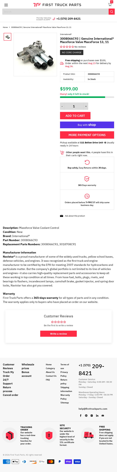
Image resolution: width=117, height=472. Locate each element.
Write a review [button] (58, 333)
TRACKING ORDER (26, 428)
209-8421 (91, 370)
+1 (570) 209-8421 (68, 18)
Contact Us (51, 376)
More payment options (87, 135)
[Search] (112, 12)
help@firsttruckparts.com (93, 408)
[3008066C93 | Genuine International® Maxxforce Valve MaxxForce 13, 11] (35, 75)
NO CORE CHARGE (72, 52)
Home (5, 27)
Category (50, 368)
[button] (67, 46)
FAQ (48, 379)
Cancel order (10, 395)
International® (66, 34)
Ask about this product (75, 216)
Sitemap (64, 402)
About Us (50, 372)
